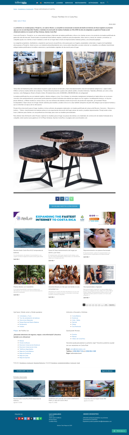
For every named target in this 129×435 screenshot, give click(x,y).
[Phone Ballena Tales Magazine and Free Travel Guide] (71, 199)
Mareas (21, 341)
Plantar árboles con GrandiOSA (23, 287)
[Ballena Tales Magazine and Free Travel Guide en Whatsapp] (40, 418)
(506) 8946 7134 (78, 351)
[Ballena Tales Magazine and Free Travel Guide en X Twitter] (25, 418)
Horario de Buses (24, 343)
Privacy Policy (53, 419)
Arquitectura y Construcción (25, 9)
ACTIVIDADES (93, 3)
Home (15, 9)
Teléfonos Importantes (26, 349)
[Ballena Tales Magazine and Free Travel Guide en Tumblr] (31, 418)
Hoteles (21, 326)
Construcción (73, 363)
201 (106, 305)
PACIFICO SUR (49, 3)
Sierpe (74, 324)
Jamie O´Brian (22, 21)
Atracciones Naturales (26, 320)
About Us (51, 416)
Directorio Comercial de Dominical (29, 345)
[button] (108, 2)
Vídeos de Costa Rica (78, 339)
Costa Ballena (76, 316)
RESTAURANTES (80, 3)
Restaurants (23, 324)
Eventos (74, 334)
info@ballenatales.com (105, 421)
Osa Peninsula (76, 326)
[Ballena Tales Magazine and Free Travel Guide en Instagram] (62, 199)
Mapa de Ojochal (24, 358)
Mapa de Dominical (25, 353)
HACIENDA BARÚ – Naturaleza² (23, 371)
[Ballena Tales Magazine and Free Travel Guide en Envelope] (67, 199)
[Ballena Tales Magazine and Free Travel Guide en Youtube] (22, 418)
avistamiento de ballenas (64, 363)
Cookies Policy (53, 421)
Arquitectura (54, 363)
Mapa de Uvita (23, 355)
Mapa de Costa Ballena (26, 351)
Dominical (75, 318)
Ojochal (74, 322)
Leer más (16, 259)
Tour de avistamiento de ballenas (29, 318)
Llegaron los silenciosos (108, 371)
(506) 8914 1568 (91, 351)
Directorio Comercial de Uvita (28, 347)
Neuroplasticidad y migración (92, 287)
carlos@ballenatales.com (77, 349)
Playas (16, 331)
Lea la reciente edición (55, 414)
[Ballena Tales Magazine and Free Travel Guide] (21, 2)
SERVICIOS (69, 3)
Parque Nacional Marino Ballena (29, 322)
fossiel (78, 363)
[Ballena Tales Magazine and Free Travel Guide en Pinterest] (28, 418)
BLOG (102, 3)
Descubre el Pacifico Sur (39, 363)
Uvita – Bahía (76, 320)
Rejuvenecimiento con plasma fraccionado (96, 250)
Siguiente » (112, 305)
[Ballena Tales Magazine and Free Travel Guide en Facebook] (57, 199)
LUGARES (59, 3)
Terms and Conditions (55, 418)
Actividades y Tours (25, 316)
